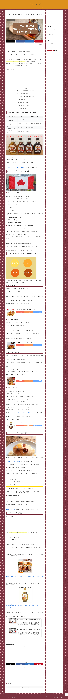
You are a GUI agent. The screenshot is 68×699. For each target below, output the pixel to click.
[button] (61, 43)
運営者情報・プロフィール (58, 696)
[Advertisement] (24, 48)
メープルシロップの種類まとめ (21, 108)
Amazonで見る (29, 312)
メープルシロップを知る (10, 644)
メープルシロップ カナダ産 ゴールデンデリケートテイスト (26, 309)
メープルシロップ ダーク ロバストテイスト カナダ (24, 378)
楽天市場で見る (20, 312)
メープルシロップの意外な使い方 (24, 412)
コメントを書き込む (25, 687)
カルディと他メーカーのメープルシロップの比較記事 (16, 167)
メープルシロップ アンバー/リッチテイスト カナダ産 (25, 342)
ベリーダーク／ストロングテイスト (23, 102)
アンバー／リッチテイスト (21, 99)
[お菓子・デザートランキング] (54, 50)
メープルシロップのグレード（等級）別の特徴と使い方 (25, 96)
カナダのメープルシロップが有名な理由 (13, 461)
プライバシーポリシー (50, 696)
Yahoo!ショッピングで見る (37, 312)
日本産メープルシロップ (10, 509)
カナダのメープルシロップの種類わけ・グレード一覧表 (25, 90)
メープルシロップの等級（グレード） (23, 93)
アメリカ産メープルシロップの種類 (23, 105)
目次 (23, 88)
